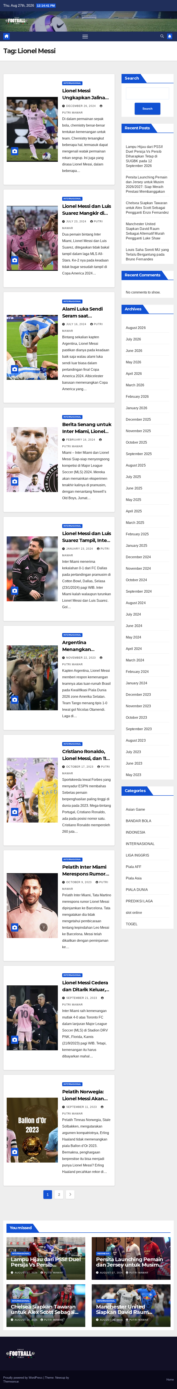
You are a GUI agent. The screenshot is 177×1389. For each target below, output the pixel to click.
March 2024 (135, 660)
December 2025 (138, 419)
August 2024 (136, 603)
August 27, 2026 (26, 1272)
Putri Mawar (53, 1272)
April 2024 (134, 649)
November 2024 (138, 568)
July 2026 (133, 339)
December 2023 (138, 694)
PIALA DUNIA (137, 890)
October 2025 (136, 442)
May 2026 (133, 362)
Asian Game (135, 809)
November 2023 (138, 706)
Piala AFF (134, 867)
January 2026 (136, 408)
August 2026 (136, 328)
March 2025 (135, 522)
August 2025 (136, 465)
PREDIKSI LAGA (139, 901)
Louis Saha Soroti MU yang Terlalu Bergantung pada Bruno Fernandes (147, 254)
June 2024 (134, 626)
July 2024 (133, 614)
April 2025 (134, 511)
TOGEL (132, 924)
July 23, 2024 (76, 221)
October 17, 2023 (80, 766)
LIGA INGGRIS (137, 855)
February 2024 (137, 672)
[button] (162, 36)
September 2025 (139, 454)
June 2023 (134, 763)
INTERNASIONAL (72, 83)
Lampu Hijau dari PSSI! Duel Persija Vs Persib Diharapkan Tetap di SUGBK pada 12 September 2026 (144, 156)
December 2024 (138, 557)
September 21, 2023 (82, 997)
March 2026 (135, 385)
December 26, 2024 (81, 105)
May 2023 (133, 775)
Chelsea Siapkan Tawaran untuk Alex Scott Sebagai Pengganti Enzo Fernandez (147, 207)
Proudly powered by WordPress (23, 1377)
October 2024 (136, 580)
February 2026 (137, 396)
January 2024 (136, 683)
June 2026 (134, 351)
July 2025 (133, 477)
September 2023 (139, 729)
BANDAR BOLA (138, 821)
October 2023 (136, 717)
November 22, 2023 (81, 657)
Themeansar (11, 1381)
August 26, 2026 (26, 1319)
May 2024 (133, 637)
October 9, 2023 (79, 882)
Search (132, 78)
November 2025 (138, 431)
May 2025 (133, 500)
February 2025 (137, 534)
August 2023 (136, 740)
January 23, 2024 (80, 548)
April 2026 (134, 373)
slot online (134, 912)
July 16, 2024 (76, 324)
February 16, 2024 (81, 439)
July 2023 (133, 752)
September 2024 (139, 591)
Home (170, 1379)
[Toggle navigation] (85, 36)
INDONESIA (135, 832)
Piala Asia (134, 878)
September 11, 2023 (82, 1106)
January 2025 (136, 545)
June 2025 (134, 488)
